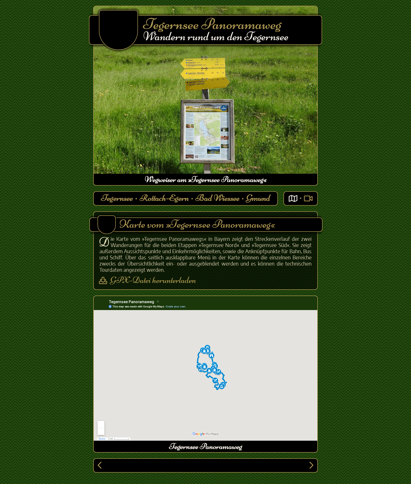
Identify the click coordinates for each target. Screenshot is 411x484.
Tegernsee (117, 197)
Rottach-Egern (164, 197)
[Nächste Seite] (311, 466)
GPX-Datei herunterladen (153, 280)
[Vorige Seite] (99, 466)
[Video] (308, 198)
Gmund (258, 197)
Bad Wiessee (218, 197)
